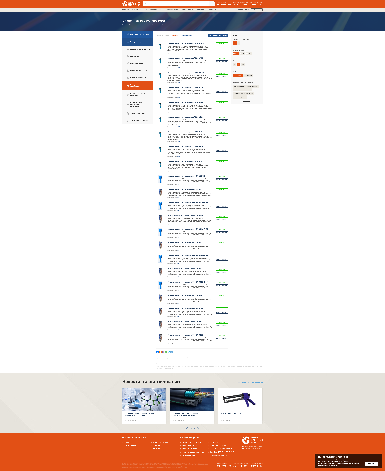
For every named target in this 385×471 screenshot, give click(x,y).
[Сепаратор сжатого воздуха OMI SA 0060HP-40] (160, 285)
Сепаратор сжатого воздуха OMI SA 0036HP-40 (187, 256)
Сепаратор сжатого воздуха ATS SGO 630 (185, 147)
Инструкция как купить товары (218, 35)
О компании (128, 442)
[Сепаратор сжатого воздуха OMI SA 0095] (160, 298)
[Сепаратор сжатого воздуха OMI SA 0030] (160, 245)
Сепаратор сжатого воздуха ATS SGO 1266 (185, 43)
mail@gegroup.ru (243, 9)
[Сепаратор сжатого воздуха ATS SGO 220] (160, 91)
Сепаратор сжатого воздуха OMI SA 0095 (185, 295)
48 (243, 64)
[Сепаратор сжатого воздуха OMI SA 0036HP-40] (160, 259)
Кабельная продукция (138, 71)
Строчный (238, 75)
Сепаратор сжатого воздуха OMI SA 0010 (185, 216)
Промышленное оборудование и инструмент (136, 104)
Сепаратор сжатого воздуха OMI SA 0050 (185, 269)
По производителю (186, 35)
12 (234, 64)
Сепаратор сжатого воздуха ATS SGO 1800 (185, 73)
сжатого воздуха (239, 86)
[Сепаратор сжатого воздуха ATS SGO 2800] (160, 105)
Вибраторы (134, 56)
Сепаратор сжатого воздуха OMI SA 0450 (185, 335)
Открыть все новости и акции (252, 382)
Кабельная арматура (138, 63)
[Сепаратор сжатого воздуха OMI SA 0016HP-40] (160, 232)
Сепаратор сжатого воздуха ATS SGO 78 (184, 161)
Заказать (222, 43)
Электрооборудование (139, 120)
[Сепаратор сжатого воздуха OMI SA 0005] (160, 192)
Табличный (249, 75)
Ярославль (257, 10)
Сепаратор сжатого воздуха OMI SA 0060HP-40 (187, 282)
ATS (243, 53)
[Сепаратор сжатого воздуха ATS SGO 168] (160, 61)
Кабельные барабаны (138, 78)
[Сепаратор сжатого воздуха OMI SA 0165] (160, 311)
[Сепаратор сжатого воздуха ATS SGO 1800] (160, 76)
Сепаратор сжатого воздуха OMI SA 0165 (185, 308)
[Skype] (169, 352)
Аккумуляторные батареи (140, 49)
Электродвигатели (137, 113)
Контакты (156, 448)
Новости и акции (158, 445)
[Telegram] (171, 352)
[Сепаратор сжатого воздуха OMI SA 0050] (160, 272)
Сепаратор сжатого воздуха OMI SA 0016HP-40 (187, 229)
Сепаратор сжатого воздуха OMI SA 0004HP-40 (188, 176)
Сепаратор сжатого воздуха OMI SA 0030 (185, 242)
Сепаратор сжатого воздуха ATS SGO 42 (184, 132)
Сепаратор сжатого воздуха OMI (243, 93)
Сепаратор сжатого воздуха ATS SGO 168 (185, 58)
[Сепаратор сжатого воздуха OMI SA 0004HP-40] (160, 179)
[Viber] (163, 352)
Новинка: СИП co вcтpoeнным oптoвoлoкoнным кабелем (185, 414)
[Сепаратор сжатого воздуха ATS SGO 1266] (160, 46)
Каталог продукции (160, 442)
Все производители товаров (141, 42)
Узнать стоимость (221, 47)
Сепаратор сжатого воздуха (242, 89)
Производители (130, 445)
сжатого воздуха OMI (240, 97)
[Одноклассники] (160, 352)
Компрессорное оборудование (136, 86)
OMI (249, 53)
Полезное (127, 448)
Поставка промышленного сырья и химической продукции (139, 414)
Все (236, 53)
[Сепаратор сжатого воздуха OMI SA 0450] (160, 338)
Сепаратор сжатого (252, 86)
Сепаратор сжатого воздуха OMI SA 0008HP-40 (187, 203)
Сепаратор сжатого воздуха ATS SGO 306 (185, 117)
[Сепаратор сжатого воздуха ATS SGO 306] (160, 120)
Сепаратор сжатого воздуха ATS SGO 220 (185, 88)
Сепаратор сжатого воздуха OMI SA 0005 (185, 189)
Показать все (246, 101)
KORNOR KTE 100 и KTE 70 (231, 413)
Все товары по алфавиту (139, 35)
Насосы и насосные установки (137, 95)
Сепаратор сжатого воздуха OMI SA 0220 (185, 322)
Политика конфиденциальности (177, 467)
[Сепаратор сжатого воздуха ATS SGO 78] (160, 164)
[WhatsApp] (166, 352)
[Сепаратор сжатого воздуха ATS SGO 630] (160, 150)
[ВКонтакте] (157, 352)
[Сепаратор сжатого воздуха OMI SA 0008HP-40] (160, 206)
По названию (174, 35)
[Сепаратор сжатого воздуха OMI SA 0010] (160, 219)
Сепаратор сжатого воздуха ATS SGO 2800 (186, 102)
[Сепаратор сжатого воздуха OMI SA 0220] (160, 325)
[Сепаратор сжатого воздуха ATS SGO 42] (160, 135)
